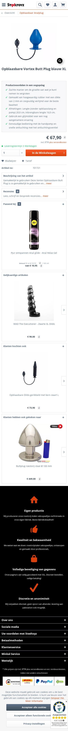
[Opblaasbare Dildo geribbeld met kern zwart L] (34, 372)
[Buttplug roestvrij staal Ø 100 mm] (34, 443)
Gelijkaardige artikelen (15, 275)
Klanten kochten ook (14, 346)
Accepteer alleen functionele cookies (34, 715)
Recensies (8, 191)
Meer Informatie (34, 700)
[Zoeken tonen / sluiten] (40, 5)
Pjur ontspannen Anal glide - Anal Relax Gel (34, 252)
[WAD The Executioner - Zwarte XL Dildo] (34, 301)
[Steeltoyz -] (16, 5)
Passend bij (11, 203)
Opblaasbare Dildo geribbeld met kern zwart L (34, 394)
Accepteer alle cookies (34, 707)
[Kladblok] (47, 5)
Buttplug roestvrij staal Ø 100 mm (34, 466)
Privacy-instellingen (34, 723)
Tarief (28, 160)
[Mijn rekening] (55, 5)
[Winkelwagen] (63, 5)
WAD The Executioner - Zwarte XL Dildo (34, 323)
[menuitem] (4, 5)
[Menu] (4, 5)
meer (49, 183)
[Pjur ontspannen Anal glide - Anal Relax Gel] (34, 230)
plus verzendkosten (57, 142)
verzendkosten (37, 669)
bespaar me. (57, 697)
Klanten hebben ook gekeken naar (22, 417)
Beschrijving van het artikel (18, 175)
